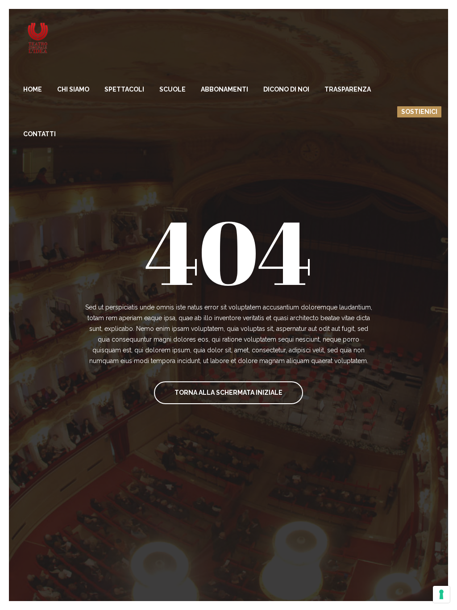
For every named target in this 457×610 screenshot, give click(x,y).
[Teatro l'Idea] (38, 38)
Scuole (172, 89)
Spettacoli (124, 89)
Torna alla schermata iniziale (228, 392)
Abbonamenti (224, 89)
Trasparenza (347, 89)
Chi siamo (73, 89)
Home (32, 89)
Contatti (39, 134)
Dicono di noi (286, 89)
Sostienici (419, 111)
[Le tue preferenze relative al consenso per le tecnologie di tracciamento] (441, 594)
